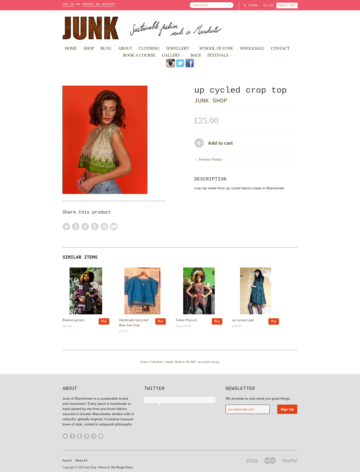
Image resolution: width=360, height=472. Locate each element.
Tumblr (79, 436)
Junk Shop (210, 100)
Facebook (72, 436)
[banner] (180, 28)
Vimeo (101, 436)
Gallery (171, 55)
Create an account (98, 4)
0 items (251, 5)
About (125, 48)
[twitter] (180, 66)
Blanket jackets (73, 320)
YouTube (93, 436)
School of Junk (216, 48)
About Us (81, 460)
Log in (68, 4)
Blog (105, 48)
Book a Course (139, 55)
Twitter (65, 436)
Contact (280, 48)
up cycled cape (243, 320)
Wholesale (252, 48)
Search (67, 460)
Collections (156, 362)
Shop (89, 48)
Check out (287, 5)
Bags (196, 55)
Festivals (218, 55)
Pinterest (86, 436)
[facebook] (189, 66)
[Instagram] (170, 66)
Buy (104, 321)
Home (71, 48)
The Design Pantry (122, 467)
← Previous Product (208, 159)
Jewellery (178, 48)
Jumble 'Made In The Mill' (180, 362)
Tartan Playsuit (186, 320)
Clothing (149, 48)
